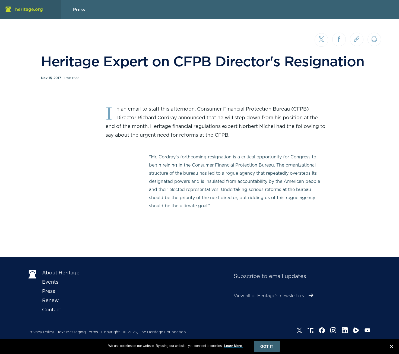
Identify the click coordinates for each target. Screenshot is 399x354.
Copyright (110, 332)
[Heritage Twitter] (299, 331)
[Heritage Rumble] (356, 331)
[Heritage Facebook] (322, 331)
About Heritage (61, 272)
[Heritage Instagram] (333, 331)
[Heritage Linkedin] (345, 331)
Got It (266, 346)
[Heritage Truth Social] (311, 331)
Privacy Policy (41, 332)
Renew (50, 300)
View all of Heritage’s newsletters (269, 295)
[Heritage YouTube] (367, 331)
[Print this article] (374, 39)
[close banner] (391, 347)
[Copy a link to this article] (356, 39)
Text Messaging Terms (77, 332)
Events (50, 282)
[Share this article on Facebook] (339, 39)
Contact (51, 309)
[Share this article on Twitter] (321, 40)
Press (48, 291)
